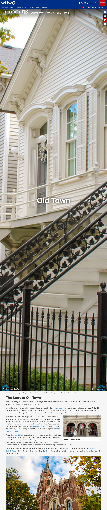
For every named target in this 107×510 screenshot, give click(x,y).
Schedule (5, 7)
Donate (102, 3)
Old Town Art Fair (37, 426)
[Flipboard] (105, 20)
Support (44, 7)
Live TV (84, 7)
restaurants (65, 448)
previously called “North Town (38, 424)
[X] (105, 16)
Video (59, 13)
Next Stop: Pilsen (98, 389)
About (38, 7)
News (26, 7)
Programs (20, 7)
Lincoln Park (49, 451)
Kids (76, 3)
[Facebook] (105, 12)
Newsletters (101, 7)
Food (72, 3)
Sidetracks (50, 13)
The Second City (16, 435)
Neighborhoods (65, 3)
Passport (93, 7)
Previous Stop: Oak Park (11, 389)
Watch (12, 7)
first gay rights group (59, 408)
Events (32, 7)
